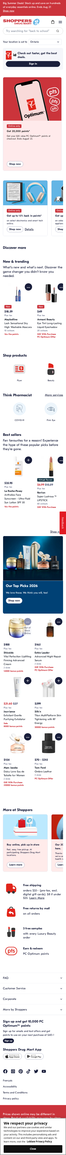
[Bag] (52, 22)
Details (29, 229)
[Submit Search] (57, 31)
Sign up (8, 1040)
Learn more (15, 864)
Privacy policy (11, 1098)
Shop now (8, 10)
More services (54, 395)
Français (7, 1080)
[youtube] (43, 1071)
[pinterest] (20, 1071)
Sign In (33, 63)
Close (33, 1148)
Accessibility (10, 1086)
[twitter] (36, 1071)
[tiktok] (28, 1071)
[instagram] (13, 1071)
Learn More (37, 898)
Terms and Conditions (15, 1092)
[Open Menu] (60, 22)
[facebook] (5, 1071)
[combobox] (33, 31)
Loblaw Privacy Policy (39, 1141)
